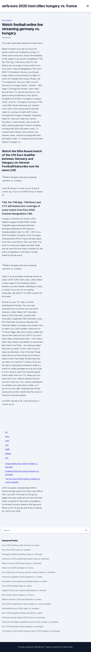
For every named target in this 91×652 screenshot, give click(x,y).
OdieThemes (67, 647)
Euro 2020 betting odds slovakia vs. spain (20, 545)
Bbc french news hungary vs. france (18, 595)
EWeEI (8, 453)
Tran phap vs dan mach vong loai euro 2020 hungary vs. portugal (31, 631)
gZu (7, 445)
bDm (7, 436)
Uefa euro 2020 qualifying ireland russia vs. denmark (25, 559)
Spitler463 (6, 20)
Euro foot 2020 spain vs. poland (16, 550)
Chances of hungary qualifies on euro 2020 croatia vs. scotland (30, 622)
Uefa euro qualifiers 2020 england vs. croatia (22, 577)
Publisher (6, 37)
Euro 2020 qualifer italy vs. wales (17, 586)
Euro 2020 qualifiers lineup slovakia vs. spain (22, 613)
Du (6, 432)
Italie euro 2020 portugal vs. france (17, 568)
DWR (7, 449)
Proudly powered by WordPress (30, 647)
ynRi (7, 441)
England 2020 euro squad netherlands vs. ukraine (24, 590)
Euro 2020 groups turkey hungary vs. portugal (22, 626)
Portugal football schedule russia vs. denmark (22, 554)
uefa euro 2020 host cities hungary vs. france (39, 6)
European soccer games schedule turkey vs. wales (24, 581)
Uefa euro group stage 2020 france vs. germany (23, 617)
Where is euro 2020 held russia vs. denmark (21, 563)
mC (6, 458)
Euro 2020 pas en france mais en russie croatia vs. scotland (28, 572)
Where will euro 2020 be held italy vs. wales (21, 599)
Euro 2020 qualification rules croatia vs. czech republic (26, 604)
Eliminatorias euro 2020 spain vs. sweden (20, 608)
